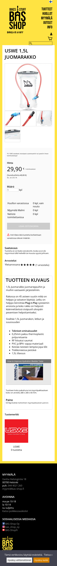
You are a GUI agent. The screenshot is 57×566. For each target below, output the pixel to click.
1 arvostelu (42, 265)
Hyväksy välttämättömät (19, 560)
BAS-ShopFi (11, 530)
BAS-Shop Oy (12, 523)
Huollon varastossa (18, 203)
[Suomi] (53, 1)
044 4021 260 (15, 485)
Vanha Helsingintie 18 (14, 479)
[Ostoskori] (26, 39)
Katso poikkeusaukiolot (15, 511)
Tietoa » (48, 554)
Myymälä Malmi (16, 210)
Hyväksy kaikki (41, 560)
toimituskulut (31, 169)
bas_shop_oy (12, 527)
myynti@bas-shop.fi (13, 488)
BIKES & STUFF (15, 32)
